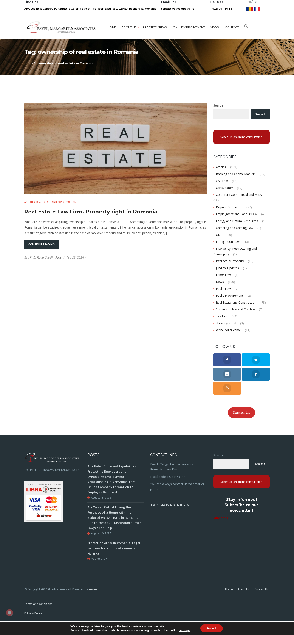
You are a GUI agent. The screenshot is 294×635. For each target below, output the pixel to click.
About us (129, 27)
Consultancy (224, 188)
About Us (244, 589)
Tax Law (222, 316)
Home (111, 27)
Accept (211, 628)
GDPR (220, 235)
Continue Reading (41, 244)
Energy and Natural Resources (237, 221)
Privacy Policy (33, 613)
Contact (232, 27)
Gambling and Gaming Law (234, 228)
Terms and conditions (38, 604)
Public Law (223, 289)
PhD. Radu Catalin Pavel (46, 257)
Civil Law (222, 181)
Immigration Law (228, 242)
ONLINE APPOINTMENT (189, 27)
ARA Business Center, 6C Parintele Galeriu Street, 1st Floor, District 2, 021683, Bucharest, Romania (90, 9)
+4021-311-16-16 (221, 9)
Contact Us (241, 412)
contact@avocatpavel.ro (177, 9)
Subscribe (220, 518)
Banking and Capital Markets (236, 174)
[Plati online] (43, 501)
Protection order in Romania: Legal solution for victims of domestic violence (113, 548)
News (220, 282)
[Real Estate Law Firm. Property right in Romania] (115, 148)
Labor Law (223, 275)
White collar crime (228, 330)
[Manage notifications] (9, 612)
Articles (29, 202)
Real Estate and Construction (56, 202)
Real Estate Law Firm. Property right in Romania (90, 212)
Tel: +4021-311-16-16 (169, 505)
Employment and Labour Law (236, 214)
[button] (246, 27)
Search (218, 105)
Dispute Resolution (229, 207)
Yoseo (93, 589)
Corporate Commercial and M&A (239, 195)
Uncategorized (226, 323)
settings (184, 630)
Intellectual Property (230, 261)
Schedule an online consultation (241, 137)
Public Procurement (229, 295)
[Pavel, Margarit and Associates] (61, 27)
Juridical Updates (227, 268)
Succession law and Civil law (235, 309)
